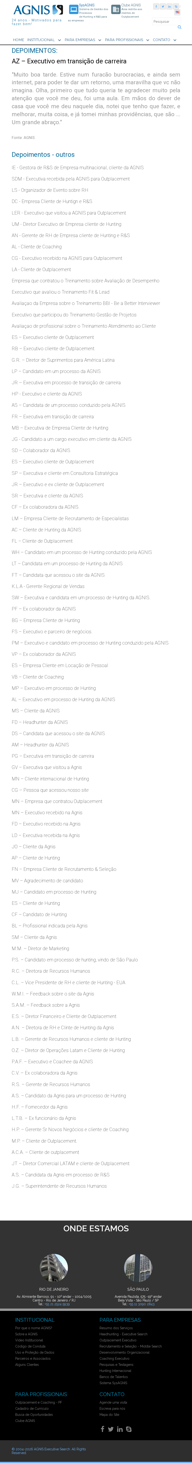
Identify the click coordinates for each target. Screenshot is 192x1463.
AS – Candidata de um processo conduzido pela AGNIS (69, 405)
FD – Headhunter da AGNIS (40, 722)
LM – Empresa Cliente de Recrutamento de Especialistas (70, 518)
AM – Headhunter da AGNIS (40, 745)
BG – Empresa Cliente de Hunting (46, 620)
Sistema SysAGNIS (113, 1383)
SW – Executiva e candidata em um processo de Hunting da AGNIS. (81, 597)
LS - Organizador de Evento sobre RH (50, 190)
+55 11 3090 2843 (142, 1304)
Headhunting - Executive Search (124, 1334)
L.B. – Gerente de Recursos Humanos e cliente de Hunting (71, 1039)
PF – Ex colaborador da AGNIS (44, 609)
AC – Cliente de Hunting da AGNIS (46, 530)
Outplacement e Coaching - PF (38, 1402)
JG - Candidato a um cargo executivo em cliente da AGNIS (72, 439)
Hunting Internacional (115, 1371)
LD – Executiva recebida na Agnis (46, 835)
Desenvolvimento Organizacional (125, 1352)
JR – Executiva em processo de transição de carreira (66, 382)
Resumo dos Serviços (116, 1328)
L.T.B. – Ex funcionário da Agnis (44, 1118)
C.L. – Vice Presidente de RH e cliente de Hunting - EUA (68, 982)
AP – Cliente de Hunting (36, 858)
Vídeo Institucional (29, 1340)
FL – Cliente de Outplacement (42, 541)
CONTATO (165, 40)
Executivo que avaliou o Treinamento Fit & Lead (60, 292)
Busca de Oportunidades (34, 1415)
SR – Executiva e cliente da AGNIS (47, 496)
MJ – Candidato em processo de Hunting (54, 892)
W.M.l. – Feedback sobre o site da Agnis (53, 994)
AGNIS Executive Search (52, 1449)
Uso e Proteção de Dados (34, 1352)
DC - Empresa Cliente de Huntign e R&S (52, 201)
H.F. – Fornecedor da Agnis (40, 1107)
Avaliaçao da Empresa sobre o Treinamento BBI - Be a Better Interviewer (86, 303)
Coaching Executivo (114, 1358)
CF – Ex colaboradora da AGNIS (45, 507)
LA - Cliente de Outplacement (41, 269)
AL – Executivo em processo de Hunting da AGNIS (63, 699)
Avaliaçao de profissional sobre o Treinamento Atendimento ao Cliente (84, 326)
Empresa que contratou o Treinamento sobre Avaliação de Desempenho (85, 281)
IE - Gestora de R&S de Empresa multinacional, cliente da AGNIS (78, 167)
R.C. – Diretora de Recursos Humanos (51, 971)
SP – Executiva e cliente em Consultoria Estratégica (65, 473)
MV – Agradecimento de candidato (47, 880)
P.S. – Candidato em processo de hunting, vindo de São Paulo (75, 960)
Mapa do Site (109, 1415)
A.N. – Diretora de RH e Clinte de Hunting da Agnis (63, 1027)
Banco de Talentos (114, 1377)
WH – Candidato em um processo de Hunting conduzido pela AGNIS (82, 552)
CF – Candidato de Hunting (39, 914)
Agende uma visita (113, 1402)
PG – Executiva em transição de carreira (53, 756)
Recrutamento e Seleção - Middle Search (131, 1346)
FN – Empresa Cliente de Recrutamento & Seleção (64, 869)
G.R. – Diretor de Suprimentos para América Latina (63, 360)
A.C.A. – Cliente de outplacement (45, 1152)
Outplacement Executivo (118, 1340)
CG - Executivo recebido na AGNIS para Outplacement (67, 258)
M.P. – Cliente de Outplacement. (44, 1141)
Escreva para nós (112, 1408)
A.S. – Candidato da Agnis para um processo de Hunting (69, 1095)
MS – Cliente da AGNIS (36, 711)
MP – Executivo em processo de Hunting (54, 688)
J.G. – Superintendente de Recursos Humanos (59, 1186)
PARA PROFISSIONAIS (128, 40)
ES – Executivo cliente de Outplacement (53, 337)
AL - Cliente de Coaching (37, 247)
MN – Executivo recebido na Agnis (47, 812)
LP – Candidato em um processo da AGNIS (56, 371)
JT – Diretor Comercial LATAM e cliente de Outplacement (70, 1163)
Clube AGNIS (25, 1421)
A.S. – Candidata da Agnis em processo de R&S (61, 1175)
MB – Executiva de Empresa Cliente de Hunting (60, 428)
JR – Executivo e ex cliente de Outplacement (58, 484)
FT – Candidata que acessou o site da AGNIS (58, 575)
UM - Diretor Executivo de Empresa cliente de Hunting (66, 224)
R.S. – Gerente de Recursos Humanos (51, 1084)
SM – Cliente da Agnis (34, 937)
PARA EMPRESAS (84, 40)
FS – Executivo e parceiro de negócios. (52, 631)
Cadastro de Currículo (32, 1408)
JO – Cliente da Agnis (33, 846)
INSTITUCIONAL (44, 40)
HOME (18, 40)
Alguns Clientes (27, 1365)
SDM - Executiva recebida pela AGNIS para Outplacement (71, 179)
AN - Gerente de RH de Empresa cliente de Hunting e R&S (71, 235)
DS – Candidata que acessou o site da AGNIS (58, 733)
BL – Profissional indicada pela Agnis (50, 926)
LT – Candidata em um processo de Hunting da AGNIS (67, 563)
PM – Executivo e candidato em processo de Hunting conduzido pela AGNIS (90, 643)
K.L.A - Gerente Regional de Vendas (48, 586)
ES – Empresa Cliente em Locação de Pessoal (60, 665)
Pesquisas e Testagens (116, 1365)
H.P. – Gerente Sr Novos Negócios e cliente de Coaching (70, 1129)
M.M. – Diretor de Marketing (40, 948)
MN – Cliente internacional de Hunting (50, 779)
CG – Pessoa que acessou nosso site (50, 790)
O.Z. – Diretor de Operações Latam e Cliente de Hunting (68, 1050)
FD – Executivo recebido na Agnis (46, 824)
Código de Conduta (30, 1346)
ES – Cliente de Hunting (36, 903)
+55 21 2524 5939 (57, 1304)
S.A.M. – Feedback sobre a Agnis (46, 1005)
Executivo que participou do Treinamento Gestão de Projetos (74, 315)
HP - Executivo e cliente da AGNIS (47, 394)
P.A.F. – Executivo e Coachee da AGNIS (52, 1061)
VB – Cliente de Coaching (38, 677)
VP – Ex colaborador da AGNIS (44, 654)
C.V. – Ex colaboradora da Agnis (45, 1073)
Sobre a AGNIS (26, 1334)
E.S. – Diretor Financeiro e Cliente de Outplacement (64, 1016)
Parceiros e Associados (33, 1358)
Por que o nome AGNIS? (33, 1328)
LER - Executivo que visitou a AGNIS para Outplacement (69, 213)
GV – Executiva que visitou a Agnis (47, 767)
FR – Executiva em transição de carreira (53, 416)
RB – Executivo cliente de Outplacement (53, 348)
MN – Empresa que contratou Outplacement (57, 801)
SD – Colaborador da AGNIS (41, 450)
